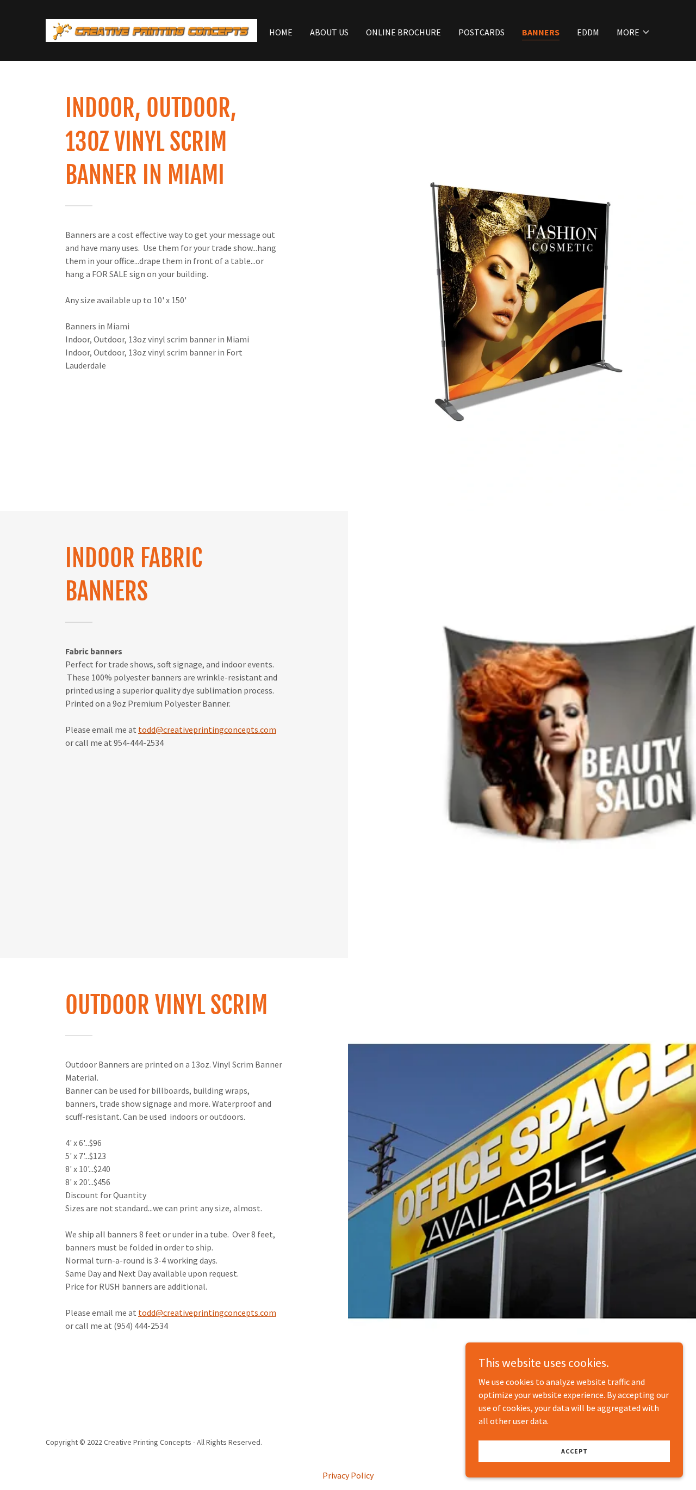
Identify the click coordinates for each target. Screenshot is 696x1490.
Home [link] (281, 32)
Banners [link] (541, 32)
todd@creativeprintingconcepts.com (207, 729)
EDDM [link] (588, 32)
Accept (574, 1451)
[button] (633, 32)
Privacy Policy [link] (348, 1475)
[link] (151, 29)
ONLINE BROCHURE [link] (403, 32)
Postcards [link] (481, 32)
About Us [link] (329, 32)
